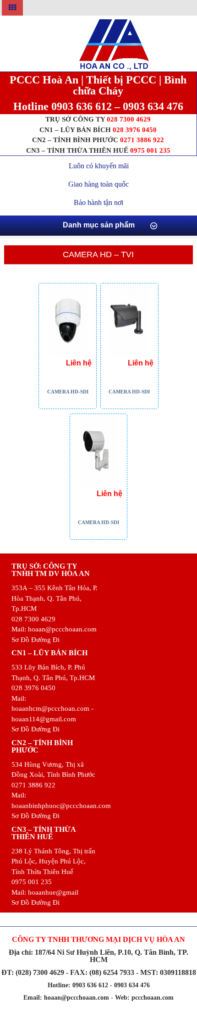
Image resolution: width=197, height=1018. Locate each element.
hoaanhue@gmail (53, 892)
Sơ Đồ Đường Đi (35, 639)
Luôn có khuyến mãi (99, 166)
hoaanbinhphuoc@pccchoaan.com (61, 805)
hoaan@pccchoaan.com (62, 629)
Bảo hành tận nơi (98, 202)
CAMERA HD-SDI (67, 391)
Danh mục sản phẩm (99, 225)
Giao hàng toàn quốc (98, 184)
